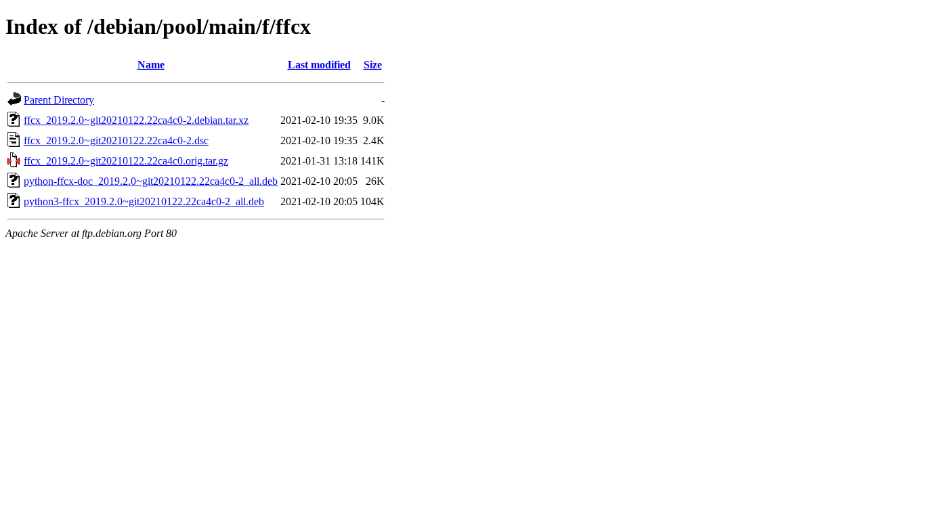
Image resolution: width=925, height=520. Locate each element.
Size (373, 64)
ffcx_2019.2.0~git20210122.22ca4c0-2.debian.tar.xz (136, 120)
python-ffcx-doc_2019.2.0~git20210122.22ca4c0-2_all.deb (151, 181)
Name (151, 64)
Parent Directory (59, 100)
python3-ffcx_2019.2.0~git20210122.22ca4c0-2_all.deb (144, 201)
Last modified (319, 64)
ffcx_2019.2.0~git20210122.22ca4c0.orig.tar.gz (126, 161)
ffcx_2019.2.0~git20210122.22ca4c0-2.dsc (116, 140)
